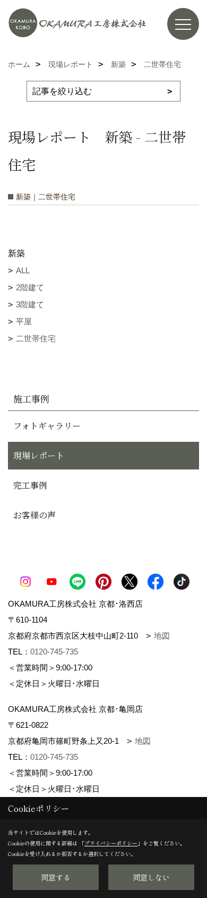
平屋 (24, 321)
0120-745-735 (54, 651)
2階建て (30, 287)
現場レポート (38, 455)
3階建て (30, 304)
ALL (23, 270)
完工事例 (30, 485)
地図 (162, 635)
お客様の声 (34, 515)
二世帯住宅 (36, 338)
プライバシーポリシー (110, 843)
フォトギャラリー (47, 425)
